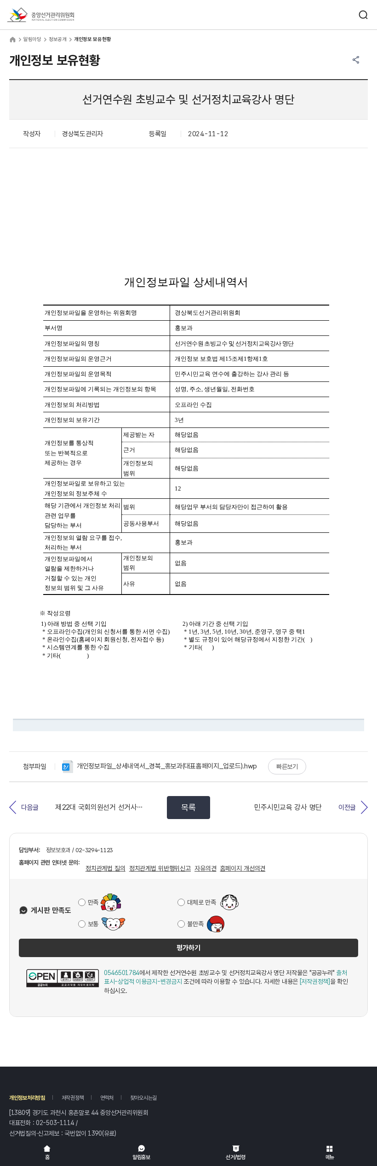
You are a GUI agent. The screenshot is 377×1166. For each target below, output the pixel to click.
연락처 (107, 1098)
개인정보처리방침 (27, 1098)
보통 (93, 924)
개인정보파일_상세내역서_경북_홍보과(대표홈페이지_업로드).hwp (167, 766)
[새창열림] (62, 982)
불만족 (195, 924)
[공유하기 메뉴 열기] (355, 59)
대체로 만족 (201, 902)
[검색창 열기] (363, 15)
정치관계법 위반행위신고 (160, 868)
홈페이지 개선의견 (242, 868)
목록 (188, 807)
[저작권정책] (315, 981)
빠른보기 (287, 766)
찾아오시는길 (143, 1098)
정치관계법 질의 (106, 868)
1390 (95, 1133)
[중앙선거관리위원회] (40, 14)
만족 (93, 902)
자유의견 (205, 868)
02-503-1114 (55, 1122)
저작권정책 (73, 1098)
